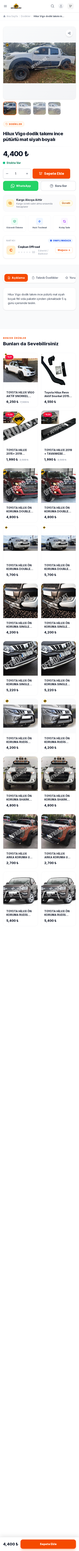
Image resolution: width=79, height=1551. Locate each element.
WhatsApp (23, 185)
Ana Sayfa (12, 16)
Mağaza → (64, 250)
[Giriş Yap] (61, 6)
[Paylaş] (69, 33)
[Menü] (5, 6)
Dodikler (25, 16)
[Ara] (52, 6)
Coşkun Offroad (29, 246)
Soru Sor (61, 185)
